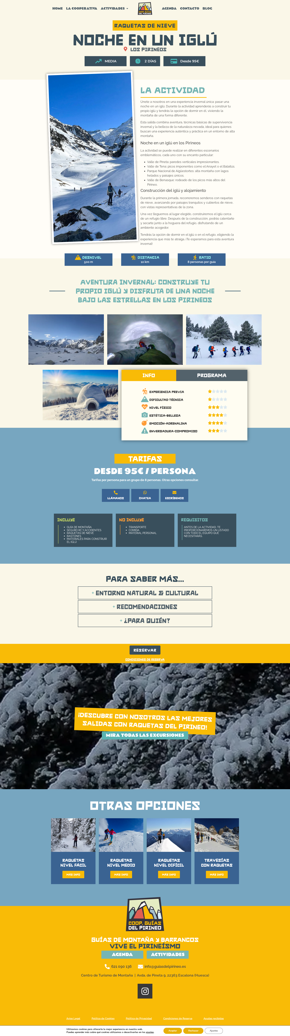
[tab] (149, 375)
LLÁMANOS (115, 498)
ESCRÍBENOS (174, 498)
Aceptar (172, 1030)
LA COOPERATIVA (81, 8)
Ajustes (214, 1030)
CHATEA (145, 498)
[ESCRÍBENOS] (174, 492)
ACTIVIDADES (113, 8)
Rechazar (193, 1030)
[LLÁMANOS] (116, 492)
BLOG (207, 8)
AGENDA (169, 8)
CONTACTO (189, 8)
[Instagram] (145, 991)
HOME (57, 8)
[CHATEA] (145, 492)
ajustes (150, 1032)
